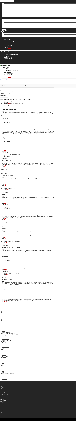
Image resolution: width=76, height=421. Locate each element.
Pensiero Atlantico (5, 365)
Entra (3, 63)
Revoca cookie (2, 420)
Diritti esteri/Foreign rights (4, 400)
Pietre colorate (4, 367)
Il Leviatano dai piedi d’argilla (7, 126)
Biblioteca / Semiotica (7, 10)
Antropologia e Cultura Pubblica (7, 328)
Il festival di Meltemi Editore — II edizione (10, 35)
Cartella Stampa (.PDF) (7, 25)
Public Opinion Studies (5, 370)
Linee (3, 111)
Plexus (3, 368)
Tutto (6, 95)
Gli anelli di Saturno (5, 354)
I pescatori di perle (5, 356)
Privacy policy (55, 418)
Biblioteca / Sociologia (7, 9)
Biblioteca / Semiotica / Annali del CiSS (8, 338)
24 (4, 95)
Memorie (3, 362)
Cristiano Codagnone (5, 124)
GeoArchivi (3, 352)
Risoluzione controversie (8, 24)
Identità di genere (5, 264)
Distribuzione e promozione (8, 20)
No (52, 418)
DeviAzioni (3, 349)
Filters (1, 90)
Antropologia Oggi (5, 330)
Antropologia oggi (7, 5)
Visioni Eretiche (6, 15)
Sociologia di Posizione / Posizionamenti (8, 373)
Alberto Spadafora (5, 158)
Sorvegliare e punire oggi (7, 279)
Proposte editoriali (3, 398)
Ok (51, 418)
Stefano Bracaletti (12, 124)
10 (2, 317)
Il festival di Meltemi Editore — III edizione (10, 33)
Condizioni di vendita (7, 23)
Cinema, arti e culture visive (6, 344)
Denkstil (3, 348)
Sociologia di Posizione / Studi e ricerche (8, 374)
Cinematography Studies (7, 160)
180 (2, 327)
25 (2, 322)
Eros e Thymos (5, 212)
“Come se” (4, 194)
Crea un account (7, 110)
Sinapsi (3, 372)
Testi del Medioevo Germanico (7, 375)
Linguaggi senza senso (6, 228)
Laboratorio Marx (4, 357)
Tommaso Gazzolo (5, 262)
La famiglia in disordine (7, 42)
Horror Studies (4, 355)
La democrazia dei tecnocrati (8, 175)
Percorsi (3, 366)
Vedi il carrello (2, 91)
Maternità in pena (5, 294)
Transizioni (3, 376)
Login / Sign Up (4, 49)
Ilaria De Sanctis (4, 107)
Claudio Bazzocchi (5, 192)
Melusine (5, 14)
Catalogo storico (4, 342)
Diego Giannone (10, 173)
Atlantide (5, 4)
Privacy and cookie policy (8, 21)
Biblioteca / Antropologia (8, 6)
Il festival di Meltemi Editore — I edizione (10, 36)
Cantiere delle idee (5, 341)
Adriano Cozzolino (5, 173)
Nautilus (3, 364)
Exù (2, 350)
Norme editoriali (2, 401)
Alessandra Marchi (5, 245)
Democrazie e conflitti (5, 347)
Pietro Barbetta (4, 226)
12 (3, 95)
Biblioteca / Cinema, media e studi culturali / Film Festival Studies (12, 334)
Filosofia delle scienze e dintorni (7, 351)
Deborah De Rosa (4, 277)
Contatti (5, 26)
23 (2, 320)
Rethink (3, 371)
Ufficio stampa (2, 399)
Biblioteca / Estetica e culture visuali (10, 7)
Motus (3, 363)
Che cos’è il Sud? (5, 144)
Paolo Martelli (4, 210)
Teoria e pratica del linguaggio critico (9, 109)
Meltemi (5, 19)
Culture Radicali (6, 11)
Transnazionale (4, 378)
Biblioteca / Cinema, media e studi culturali (8, 333)
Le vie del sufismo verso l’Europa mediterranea (11, 247)
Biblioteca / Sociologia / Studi (6, 340)
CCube (3, 343)
